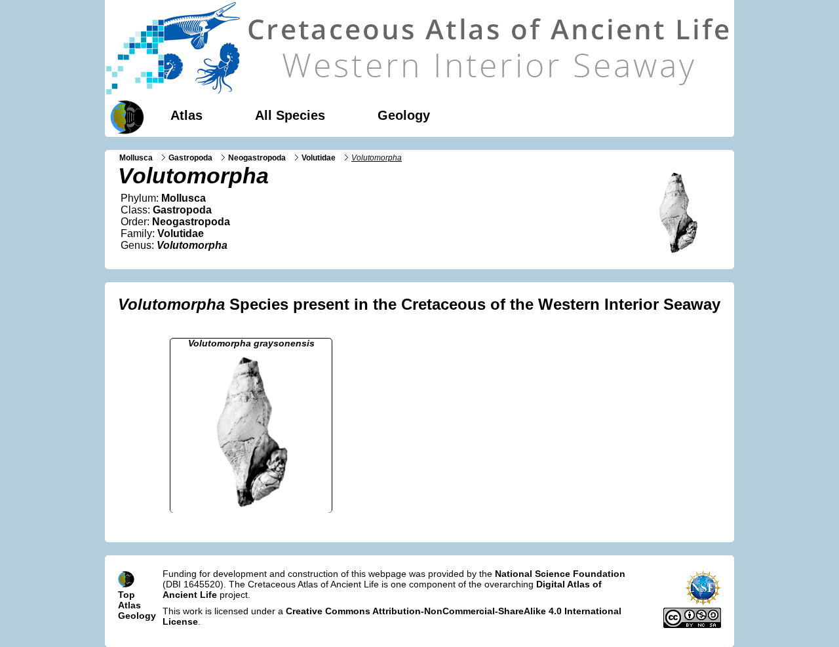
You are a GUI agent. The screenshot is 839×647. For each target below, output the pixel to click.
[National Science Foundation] (703, 602)
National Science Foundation (560, 573)
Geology (404, 115)
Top (126, 594)
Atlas (186, 115)
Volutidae (319, 158)
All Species (290, 115)
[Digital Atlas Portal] (124, 116)
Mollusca (136, 158)
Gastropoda (190, 158)
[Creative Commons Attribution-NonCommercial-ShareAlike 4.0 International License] (692, 624)
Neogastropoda (257, 158)
